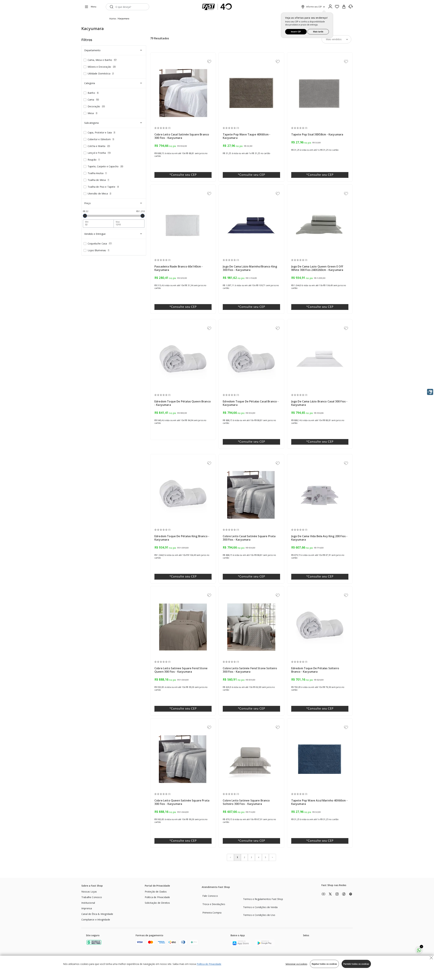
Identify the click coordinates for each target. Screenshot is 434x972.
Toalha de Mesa (98, 180)
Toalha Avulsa (97, 173)
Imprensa (86, 908)
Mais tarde (318, 31)
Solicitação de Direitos (157, 902)
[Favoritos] (337, 7)
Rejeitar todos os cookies (324, 964)
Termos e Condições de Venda (260, 907)
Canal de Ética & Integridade (97, 914)
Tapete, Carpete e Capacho (105, 166)
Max (118, 222)
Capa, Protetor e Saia (101, 132)
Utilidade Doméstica (101, 73)
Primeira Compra (211, 912)
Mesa (92, 113)
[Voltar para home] (217, 7)
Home (112, 18)
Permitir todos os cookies (356, 964)
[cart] (344, 7)
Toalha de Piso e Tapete (103, 186)
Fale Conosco (210, 895)
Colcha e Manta (99, 146)
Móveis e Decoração (101, 66)
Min (86, 222)
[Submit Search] (111, 6)
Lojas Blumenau (98, 250)
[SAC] (351, 6)
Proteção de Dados (156, 891)
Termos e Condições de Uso (259, 915)
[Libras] (430, 392)
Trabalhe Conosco (91, 897)
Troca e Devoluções (213, 904)
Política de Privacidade (209, 964)
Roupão (94, 159)
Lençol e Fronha (99, 152)
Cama (93, 99)
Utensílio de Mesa (99, 193)
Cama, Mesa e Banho (102, 60)
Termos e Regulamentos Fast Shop (263, 899)
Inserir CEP (296, 31)
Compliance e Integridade (95, 919)
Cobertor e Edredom (101, 139)
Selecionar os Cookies (296, 964)
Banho (93, 92)
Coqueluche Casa (100, 243)
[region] (217, 964)
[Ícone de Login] (330, 6)
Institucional (88, 902)
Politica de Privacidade (157, 897)
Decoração (96, 106)
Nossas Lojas (89, 891)
